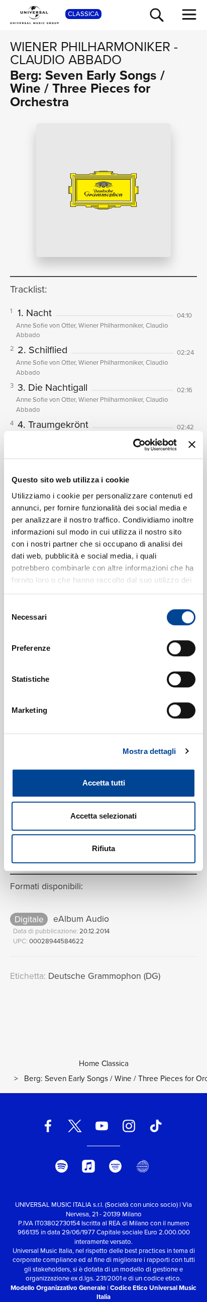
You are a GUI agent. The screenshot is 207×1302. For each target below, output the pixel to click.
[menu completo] (189, 15)
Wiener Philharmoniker (90, 46)
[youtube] (102, 1126)
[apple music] (88, 1166)
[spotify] (61, 1166)
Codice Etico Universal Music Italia (146, 1292)
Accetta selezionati (103, 816)
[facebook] (48, 1126)
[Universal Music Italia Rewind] (142, 1166)
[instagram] (129, 1126)
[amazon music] (116, 1166)
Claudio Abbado (66, 59)
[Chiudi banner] (191, 444)
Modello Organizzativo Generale (58, 1287)
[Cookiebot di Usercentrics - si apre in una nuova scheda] (134, 444)
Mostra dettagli (149, 751)
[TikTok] (156, 1126)
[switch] (181, 648)
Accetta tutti (103, 782)
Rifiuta (103, 848)
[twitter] (75, 1126)
